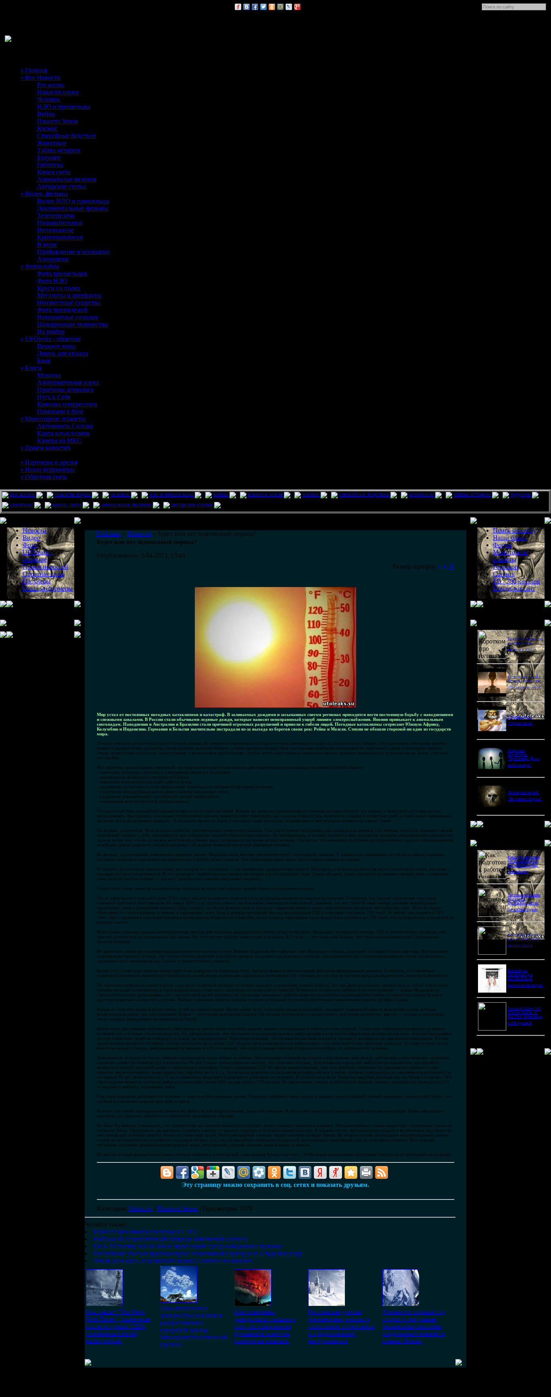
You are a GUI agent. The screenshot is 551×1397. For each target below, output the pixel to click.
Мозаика (49, 375)
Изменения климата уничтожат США (145, 1231)
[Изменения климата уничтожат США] (104, 1304)
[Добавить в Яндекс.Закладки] (320, 1172)
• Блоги (31, 367)
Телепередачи (56, 215)
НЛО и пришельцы (63, 106)
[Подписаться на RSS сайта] (381, 1172)
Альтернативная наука (68, 382)
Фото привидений (62, 309)
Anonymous (53, 259)
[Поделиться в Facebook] (255, 7)
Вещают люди (56, 346)
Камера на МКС (59, 440)
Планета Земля (57, 121)
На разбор (51, 331)
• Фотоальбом (40, 266)
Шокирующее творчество (72, 324)
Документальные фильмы (72, 208)
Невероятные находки (67, 317)
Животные (52, 142)
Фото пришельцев (62, 273)
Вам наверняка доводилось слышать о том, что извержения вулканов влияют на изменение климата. (265, 1326)
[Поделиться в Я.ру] (238, 7)
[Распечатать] (366, 1172)
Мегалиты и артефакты (69, 295)
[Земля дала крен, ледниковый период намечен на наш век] (401, 1304)
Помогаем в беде (60, 411)
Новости (140, 1208)
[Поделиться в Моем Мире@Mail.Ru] (280, 7)
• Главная (34, 70)
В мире (47, 244)
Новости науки (58, 92)
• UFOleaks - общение (51, 338)
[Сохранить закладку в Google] (197, 1172)
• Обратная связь (44, 476)
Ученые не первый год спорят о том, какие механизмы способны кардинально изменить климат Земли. (413, 1326)
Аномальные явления (66, 179)
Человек (48, 99)
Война (46, 113)
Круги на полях (58, 288)
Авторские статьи (61, 186)
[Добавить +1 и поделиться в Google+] (213, 1172)
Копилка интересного (67, 404)
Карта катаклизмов (63, 433)
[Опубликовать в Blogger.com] (167, 1172)
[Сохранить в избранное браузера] (350, 1172)
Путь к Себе (54, 396)
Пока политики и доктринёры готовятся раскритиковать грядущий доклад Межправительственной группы (193, 1326)
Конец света (54, 172)
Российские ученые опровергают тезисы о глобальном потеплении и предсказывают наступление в (341, 1326)
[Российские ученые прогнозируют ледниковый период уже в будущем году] (326, 1304)
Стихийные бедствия (66, 135)
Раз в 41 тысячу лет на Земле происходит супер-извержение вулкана (188, 1246)
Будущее (49, 157)
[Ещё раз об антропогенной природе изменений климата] (178, 1300)
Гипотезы (50, 164)
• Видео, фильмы (44, 193)
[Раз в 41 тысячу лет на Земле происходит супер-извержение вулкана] (252, 1304)
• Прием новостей (46, 447)
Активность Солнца (65, 426)
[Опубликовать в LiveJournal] (289, 7)
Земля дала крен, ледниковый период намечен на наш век (173, 1260)
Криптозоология (60, 237)
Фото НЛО (52, 280)
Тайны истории (58, 150)
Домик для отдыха (62, 353)
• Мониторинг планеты (53, 418)
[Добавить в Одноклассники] (272, 7)
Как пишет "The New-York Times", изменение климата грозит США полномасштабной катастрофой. (118, 1326)
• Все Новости (41, 77)
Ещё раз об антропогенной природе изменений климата (171, 1238)
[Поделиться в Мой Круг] (259, 1172)
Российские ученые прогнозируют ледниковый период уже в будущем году (198, 1253)
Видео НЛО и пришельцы (73, 201)
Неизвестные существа (68, 302)
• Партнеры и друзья (49, 462)
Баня (43, 360)
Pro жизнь (51, 84)
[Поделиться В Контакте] (246, 7)
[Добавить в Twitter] (263, 7)
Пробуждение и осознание (73, 251)
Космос (47, 128)
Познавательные (60, 222)
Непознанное (55, 230)
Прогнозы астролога (65, 389)
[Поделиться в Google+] (297, 7)
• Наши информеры (48, 469)
